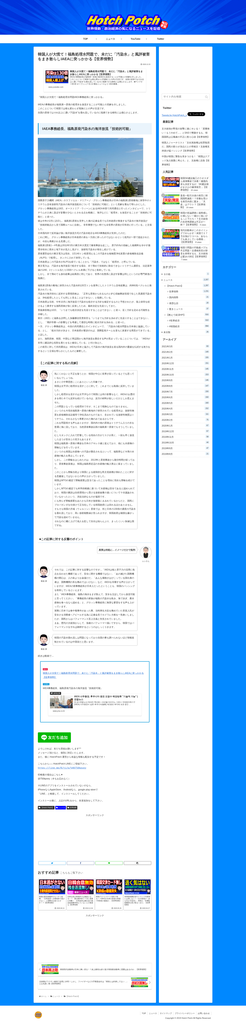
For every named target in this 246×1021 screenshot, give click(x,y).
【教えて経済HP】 (187, 314)
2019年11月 (185, 437)
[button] (207, 96)
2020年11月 (185, 369)
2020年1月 (185, 425)
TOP (144, 1013)
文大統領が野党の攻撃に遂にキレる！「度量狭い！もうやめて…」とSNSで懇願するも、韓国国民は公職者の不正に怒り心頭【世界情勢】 (186, 132)
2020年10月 (185, 374)
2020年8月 (185, 386)
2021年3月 (185, 346)
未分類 (185, 332)
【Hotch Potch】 (47, 808)
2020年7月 (185, 391)
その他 (185, 274)
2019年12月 (185, 431)
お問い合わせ (204, 1013)
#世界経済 (188, 320)
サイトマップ (166, 1013)
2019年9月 (185, 448)
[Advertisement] (95, 837)
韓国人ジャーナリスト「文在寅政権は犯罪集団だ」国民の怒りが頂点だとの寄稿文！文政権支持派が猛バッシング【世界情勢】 (186, 146)
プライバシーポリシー (185, 1013)
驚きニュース (188, 309)
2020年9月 (185, 380)
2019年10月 (185, 442)
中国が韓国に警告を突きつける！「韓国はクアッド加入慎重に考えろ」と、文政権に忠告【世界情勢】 (186, 160)
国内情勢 (188, 297)
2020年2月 (185, 420)
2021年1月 (185, 357)
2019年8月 (185, 454)
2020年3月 (185, 414)
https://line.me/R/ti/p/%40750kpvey (62, 767)
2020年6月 (185, 397)
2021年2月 (185, 352)
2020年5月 (185, 403)
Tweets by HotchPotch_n (174, 115)
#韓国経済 (188, 326)
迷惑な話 (188, 303)
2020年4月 (185, 408)
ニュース (61, 808)
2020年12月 (185, 363)
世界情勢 (73, 808)
